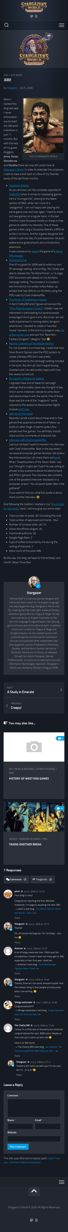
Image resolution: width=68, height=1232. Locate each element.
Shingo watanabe (23, 1002)
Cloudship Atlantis (19, 185)
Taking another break (25, 844)
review (35, 251)
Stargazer (12, 88)
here (56, 457)
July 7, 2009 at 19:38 (46, 1002)
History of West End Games (29, 778)
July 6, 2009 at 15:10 (34, 891)
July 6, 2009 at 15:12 (39, 924)
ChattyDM (14, 194)
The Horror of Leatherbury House (28, 299)
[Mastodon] (31, 16)
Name (11, 1120)
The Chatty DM (22, 1025)
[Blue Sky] (36, 16)
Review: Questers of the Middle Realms (31, 343)
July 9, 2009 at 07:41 (40, 1062)
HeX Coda (23, 409)
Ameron (19, 948)
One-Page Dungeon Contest (26, 308)
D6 (10, 769)
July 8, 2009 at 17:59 (44, 1025)
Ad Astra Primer (18, 260)
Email (39, 1120)
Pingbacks (43, 879)
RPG (6, 75)
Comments (18, 879)
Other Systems (45, 769)
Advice (13, 839)
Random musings (29, 839)
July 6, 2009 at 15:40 (39, 979)
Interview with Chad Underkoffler (27, 440)
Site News (16, 75)
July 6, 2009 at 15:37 (37, 948)
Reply (17, 917)
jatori (17, 891)
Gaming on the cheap (21, 413)
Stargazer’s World (14, 169)
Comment (13, 1095)
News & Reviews (24, 769)
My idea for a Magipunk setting (26, 378)
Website (12, 1132)
